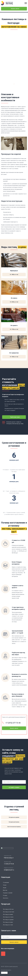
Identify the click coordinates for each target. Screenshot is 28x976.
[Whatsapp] (3, 954)
